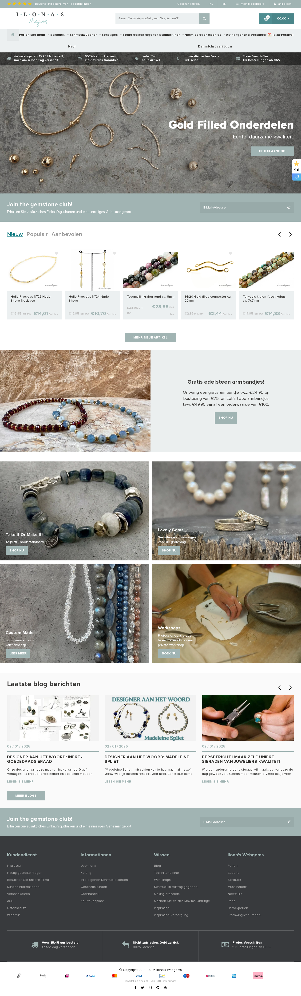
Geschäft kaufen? (188, 4)
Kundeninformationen (23, 887)
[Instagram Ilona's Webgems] (150, 987)
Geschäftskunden (94, 887)
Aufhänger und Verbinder (246, 34)
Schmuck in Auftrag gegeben (176, 887)
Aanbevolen (66, 234)
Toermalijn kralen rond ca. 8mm (150, 296)
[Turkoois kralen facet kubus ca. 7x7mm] (266, 270)
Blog (157, 865)
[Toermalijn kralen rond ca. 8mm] (150, 270)
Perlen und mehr (32, 34)
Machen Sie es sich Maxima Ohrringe (182, 901)
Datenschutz (16, 908)
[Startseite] (13, 35)
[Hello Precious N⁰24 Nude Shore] (92, 270)
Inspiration (162, 908)
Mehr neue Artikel (150, 337)
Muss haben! (237, 887)
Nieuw (15, 234)
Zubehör (234, 872)
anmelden (284, 4)
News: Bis (235, 894)
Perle (232, 901)
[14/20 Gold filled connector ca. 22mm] (208, 270)
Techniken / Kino (166, 872)
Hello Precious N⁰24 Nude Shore (89, 298)
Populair (37, 234)
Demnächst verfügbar (215, 46)
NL (211, 4)
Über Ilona (88, 865)
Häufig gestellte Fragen (24, 872)
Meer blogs (26, 795)
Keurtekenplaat (92, 901)
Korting (86, 872)
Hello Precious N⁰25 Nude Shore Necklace (31, 298)
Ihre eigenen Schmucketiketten (104, 880)
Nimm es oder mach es (203, 34)
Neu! (71, 46)
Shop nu (225, 417)
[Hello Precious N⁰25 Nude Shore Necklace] (34, 270)
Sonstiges (110, 34)
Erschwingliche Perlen (244, 915)
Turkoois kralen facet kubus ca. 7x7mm (264, 298)
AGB (10, 901)
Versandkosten (18, 894)
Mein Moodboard (252, 4)
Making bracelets (167, 894)
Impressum (15, 865)
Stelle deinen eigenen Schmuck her (152, 34)
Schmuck (58, 34)
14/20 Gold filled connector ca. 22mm (208, 298)
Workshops (162, 880)
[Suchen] (204, 18)
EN (224, 4)
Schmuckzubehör (84, 34)
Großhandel (90, 894)
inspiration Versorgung (171, 915)
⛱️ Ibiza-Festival (280, 34)
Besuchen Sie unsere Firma (28, 880)
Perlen (233, 865)
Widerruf (13, 915)
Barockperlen (238, 908)
